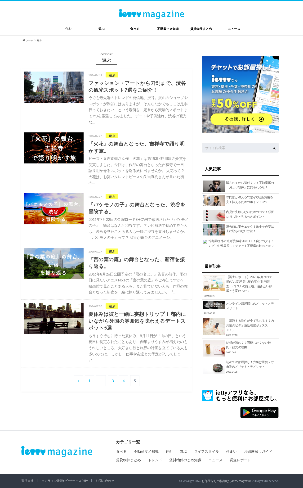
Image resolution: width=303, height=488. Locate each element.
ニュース (234, 29)
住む (68, 29)
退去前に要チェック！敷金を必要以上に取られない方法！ (250, 229)
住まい (231, 451)
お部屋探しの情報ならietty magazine (226, 481)
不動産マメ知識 (168, 29)
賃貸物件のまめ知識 (185, 460)
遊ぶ (101, 29)
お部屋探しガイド (258, 451)
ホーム (29, 40)
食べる (134, 29)
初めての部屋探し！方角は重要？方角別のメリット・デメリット (250, 366)
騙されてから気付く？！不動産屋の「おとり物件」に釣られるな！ (250, 185)
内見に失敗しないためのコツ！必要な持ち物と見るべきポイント (250, 214)
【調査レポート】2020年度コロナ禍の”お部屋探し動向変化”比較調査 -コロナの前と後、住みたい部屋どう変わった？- (238, 286)
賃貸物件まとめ (201, 29)
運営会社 (27, 481)
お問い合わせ (105, 481)
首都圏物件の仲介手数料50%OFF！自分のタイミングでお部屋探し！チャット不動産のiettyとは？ (241, 243)
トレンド (155, 460)
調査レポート (240, 460)
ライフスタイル (206, 451)
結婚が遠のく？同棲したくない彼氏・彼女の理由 (248, 347)
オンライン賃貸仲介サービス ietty (64, 481)
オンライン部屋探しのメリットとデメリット (239, 308)
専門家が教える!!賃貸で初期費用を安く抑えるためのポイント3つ (249, 199)
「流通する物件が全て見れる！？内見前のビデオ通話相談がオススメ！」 (250, 327)
